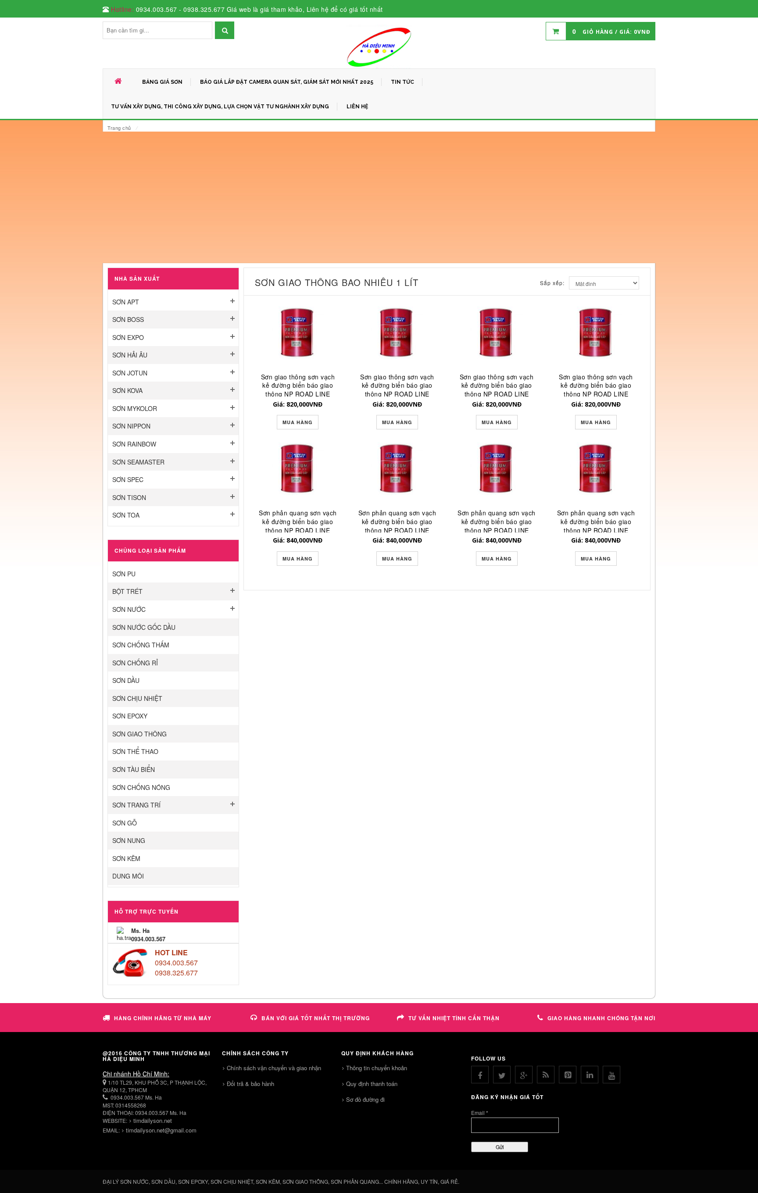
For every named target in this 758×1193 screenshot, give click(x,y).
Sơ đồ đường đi (365, 1099)
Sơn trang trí (136, 804)
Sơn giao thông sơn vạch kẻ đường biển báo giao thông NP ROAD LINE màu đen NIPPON (298, 389)
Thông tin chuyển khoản (376, 1068)
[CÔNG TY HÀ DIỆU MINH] (379, 46)
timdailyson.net (152, 1120)
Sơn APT (125, 301)
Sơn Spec (127, 479)
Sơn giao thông (139, 733)
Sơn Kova (127, 390)
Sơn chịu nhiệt (137, 698)
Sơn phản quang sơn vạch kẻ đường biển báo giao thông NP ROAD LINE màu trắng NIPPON (497, 525)
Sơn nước (129, 609)
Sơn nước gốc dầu (143, 627)
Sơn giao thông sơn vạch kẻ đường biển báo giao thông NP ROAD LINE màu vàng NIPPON (596, 389)
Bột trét (127, 591)
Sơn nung (128, 840)
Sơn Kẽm (126, 858)
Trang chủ (119, 127)
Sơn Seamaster (138, 461)
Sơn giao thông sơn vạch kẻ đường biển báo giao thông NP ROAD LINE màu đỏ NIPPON (397, 389)
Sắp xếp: (552, 282)
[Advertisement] (379, 197)
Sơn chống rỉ (135, 662)
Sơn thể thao (135, 751)
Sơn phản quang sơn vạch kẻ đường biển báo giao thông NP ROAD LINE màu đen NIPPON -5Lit (298, 525)
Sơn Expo (128, 337)
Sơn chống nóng (141, 787)
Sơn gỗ (124, 822)
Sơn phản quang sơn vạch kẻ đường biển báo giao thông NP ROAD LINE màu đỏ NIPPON (397, 525)
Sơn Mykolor (134, 408)
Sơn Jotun (129, 372)
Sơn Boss (128, 319)
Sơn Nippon (131, 425)
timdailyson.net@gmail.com (161, 1130)
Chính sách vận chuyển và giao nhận (274, 1068)
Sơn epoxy (129, 715)
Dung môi (128, 876)
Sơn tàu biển (133, 769)
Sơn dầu (125, 680)
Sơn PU (124, 573)
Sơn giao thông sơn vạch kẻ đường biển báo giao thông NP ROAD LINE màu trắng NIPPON (497, 389)
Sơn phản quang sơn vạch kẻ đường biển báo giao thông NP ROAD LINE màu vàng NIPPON (596, 525)
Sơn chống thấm (140, 644)
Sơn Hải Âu (129, 354)
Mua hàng (297, 422)
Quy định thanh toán (371, 1083)
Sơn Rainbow (134, 443)
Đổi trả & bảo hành (250, 1083)
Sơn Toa (125, 515)
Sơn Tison (129, 497)
